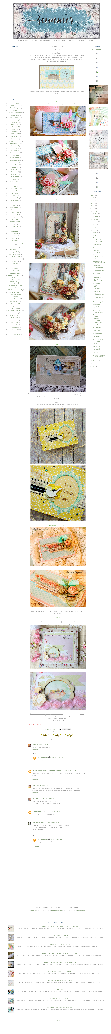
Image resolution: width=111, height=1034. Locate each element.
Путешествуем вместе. (15, 259)
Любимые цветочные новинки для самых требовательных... (99, 241)
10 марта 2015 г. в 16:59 (69, 770)
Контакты (91, 40)
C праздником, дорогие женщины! (97, 328)
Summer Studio (14, 332)
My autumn (15, 329)
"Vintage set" (15, 167)
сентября (96, 219)
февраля (95, 360)
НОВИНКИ (14, 231)
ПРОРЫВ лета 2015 (15, 254)
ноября (95, 213)
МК (15, 224)
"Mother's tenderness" (15, 141)
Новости (15, 233)
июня (95, 227)
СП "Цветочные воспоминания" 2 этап (60, 980)
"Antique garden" (15, 115)
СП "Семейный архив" (15, 290)
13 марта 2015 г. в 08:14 (53, 811)
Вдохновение (14, 181)
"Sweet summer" (14, 157)
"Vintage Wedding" (14, 169)
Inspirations (15, 327)
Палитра (14, 238)
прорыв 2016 (15, 247)
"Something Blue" (15, 153)
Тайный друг (15, 308)
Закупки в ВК (15, 198)
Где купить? (71, 40)
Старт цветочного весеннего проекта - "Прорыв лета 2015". (60, 926)
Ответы (37, 754)
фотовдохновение (15, 315)
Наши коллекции (59, 40)
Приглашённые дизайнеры (16, 243)
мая (94, 230)
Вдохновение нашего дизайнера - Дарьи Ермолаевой (60, 962)
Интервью (15, 202)
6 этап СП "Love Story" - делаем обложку (98, 322)
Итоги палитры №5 (98, 302)
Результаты (15, 261)
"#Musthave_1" (14, 105)
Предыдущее (81, 910)
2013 (93, 369)
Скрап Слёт (15, 270)
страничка (15, 306)
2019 (93, 198)
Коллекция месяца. (15, 217)
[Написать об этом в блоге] (65, 729)
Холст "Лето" (60, 989)
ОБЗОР (15, 236)
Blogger (59, 1021)
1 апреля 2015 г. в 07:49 (57, 839)
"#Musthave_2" (14, 108)
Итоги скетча (15, 210)
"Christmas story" (15, 120)
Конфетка (15, 219)
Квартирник (15, 212)
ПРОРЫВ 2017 (14, 249)
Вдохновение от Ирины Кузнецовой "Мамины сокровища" (60, 953)
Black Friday (14, 317)
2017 (93, 203)
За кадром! (15, 193)
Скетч (59, 731)
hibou (34, 744)
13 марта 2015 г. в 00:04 (43, 785)
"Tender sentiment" (14, 160)
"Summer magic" (15, 155)
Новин (15, 229)
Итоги (14, 205)
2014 (93, 366)
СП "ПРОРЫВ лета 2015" (16, 286)
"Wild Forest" (15, 172)
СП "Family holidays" (15, 298)
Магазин (34, 40)
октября (95, 216)
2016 (93, 206)
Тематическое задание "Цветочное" (97, 279)
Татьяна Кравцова (38, 822)
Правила (81, 40)
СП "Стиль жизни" (15, 292)
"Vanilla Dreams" (15, 165)
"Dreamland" (14, 122)
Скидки (14, 268)
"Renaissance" (15, 146)
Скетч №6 (96, 352)
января (95, 363)
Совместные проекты (14, 275)
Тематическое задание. (14, 310)
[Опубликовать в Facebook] (68, 729)
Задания (14, 195)
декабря (95, 211)
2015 (93, 208)
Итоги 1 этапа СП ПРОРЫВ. (60, 935)
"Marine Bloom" (14, 136)
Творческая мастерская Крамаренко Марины (46, 770)
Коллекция (15, 214)
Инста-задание (15, 200)
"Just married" (15, 131)
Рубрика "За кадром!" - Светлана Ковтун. (99, 293)
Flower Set (15, 325)
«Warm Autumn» (15, 176)
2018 (93, 200)
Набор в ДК (15, 226)
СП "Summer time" (15, 303)
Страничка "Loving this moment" (59, 998)
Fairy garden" (15, 322)
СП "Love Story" (15, 301)
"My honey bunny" (14, 143)
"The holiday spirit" (14, 162)
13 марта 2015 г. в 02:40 (47, 798)
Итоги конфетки (15, 207)
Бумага (15, 179)
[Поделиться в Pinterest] (70, 729)
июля (95, 224)
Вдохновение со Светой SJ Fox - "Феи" (98, 256)
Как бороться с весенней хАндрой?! (97, 316)
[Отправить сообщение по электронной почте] (60, 729)
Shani (34, 785)
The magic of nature (14, 334)
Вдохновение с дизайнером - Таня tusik (97, 334)
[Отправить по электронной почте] (63, 729)
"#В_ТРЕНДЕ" (14, 103)
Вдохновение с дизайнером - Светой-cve (97, 306)
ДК (15, 186)
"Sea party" (15, 148)
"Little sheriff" (15, 134)
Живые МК (15, 191)
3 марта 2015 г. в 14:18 (42, 744)
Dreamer (14, 320)
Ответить (35, 749)
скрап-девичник (15, 273)
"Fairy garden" (15, 124)
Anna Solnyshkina (42, 757)
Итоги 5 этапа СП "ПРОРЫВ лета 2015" (60, 944)
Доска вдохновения (15, 188)
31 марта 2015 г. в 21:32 (52, 822)
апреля (95, 232)
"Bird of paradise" (15, 117)
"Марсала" (15, 110)
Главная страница (22, 40)
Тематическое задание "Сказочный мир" (60, 971)
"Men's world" (15, 139)
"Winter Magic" (14, 174)
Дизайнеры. (14, 183)
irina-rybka (35, 798)
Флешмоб (15, 313)
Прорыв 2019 (15, 252)
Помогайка (15, 240)
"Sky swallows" (14, 150)
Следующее (32, 910)
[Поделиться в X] (66, 729)
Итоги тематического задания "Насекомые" (60, 1007)
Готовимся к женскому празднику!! (97, 348)
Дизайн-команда (45, 40)
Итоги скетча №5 (98, 339)
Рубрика (15, 263)
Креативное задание (15, 221)
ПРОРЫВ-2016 (15, 256)
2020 (93, 195)
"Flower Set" (15, 127)
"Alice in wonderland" (15, 112)
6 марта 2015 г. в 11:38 (56, 757)
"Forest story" (15, 129)
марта (95, 235)
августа (95, 222)
